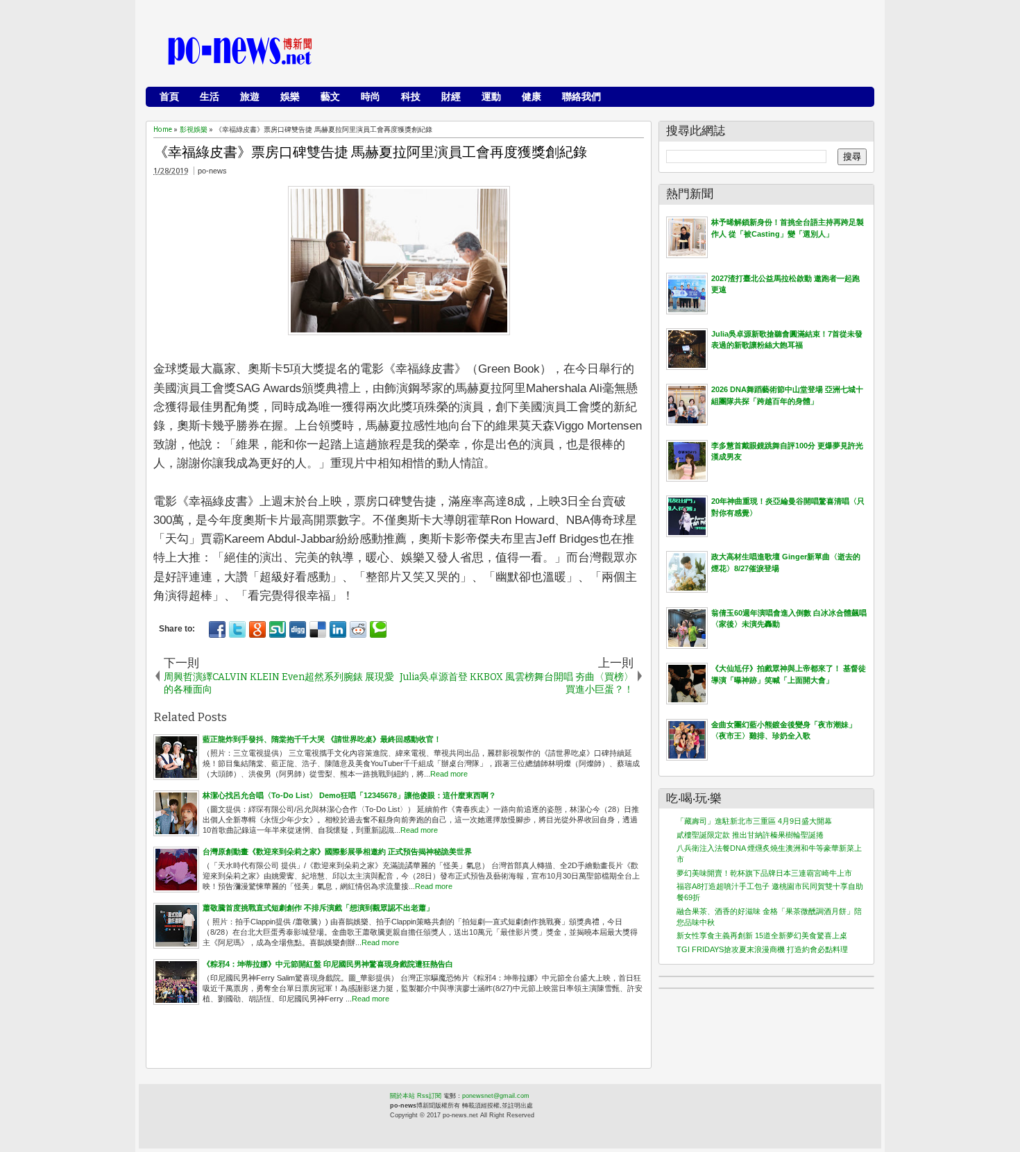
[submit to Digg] (297, 629)
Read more (449, 774)
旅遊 (250, 96)
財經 (451, 96)
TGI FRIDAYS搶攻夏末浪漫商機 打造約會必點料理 (762, 949)
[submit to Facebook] (217, 629)
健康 (531, 96)
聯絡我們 (581, 96)
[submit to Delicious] (317, 629)
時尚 (370, 96)
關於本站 (402, 1095)
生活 (209, 96)
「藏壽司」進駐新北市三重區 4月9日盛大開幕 (754, 821)
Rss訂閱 (429, 1095)
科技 (410, 96)
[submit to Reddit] (358, 629)
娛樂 (290, 96)
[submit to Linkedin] (338, 629)
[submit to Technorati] (378, 629)
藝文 (330, 96)
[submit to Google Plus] (257, 629)
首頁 (169, 96)
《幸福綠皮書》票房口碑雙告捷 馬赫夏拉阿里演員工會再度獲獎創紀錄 (370, 152)
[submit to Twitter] (237, 629)
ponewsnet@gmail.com (495, 1095)
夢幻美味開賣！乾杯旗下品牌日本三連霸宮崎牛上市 (764, 873)
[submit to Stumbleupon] (277, 629)
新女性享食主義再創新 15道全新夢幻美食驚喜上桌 (762, 935)
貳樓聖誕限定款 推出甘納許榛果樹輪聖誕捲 (750, 835)
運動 (491, 96)
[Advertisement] (614, 52)
